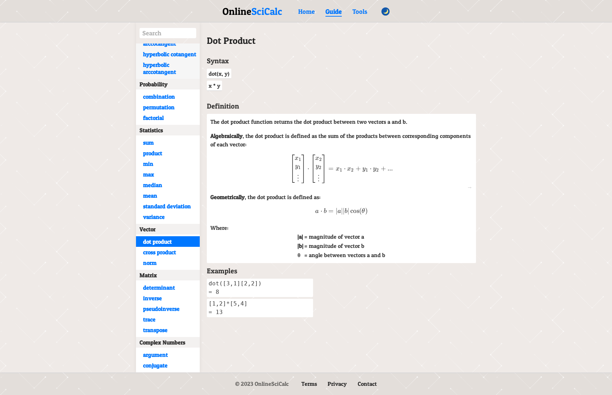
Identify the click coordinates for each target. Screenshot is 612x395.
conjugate (155, 365)
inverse (152, 298)
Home (306, 11)
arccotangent (159, 43)
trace (149, 319)
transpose (155, 329)
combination (159, 96)
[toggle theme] (385, 11)
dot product (157, 241)
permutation (159, 107)
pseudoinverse (161, 308)
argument (155, 354)
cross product (159, 252)
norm (150, 262)
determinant (159, 287)
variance (154, 216)
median (152, 184)
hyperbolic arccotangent (159, 68)
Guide (333, 11)
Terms (309, 383)
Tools (359, 11)
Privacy (337, 383)
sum (148, 142)
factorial (153, 117)
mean (150, 195)
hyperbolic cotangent (169, 54)
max (148, 174)
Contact (367, 383)
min (148, 163)
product (152, 153)
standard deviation (167, 206)
